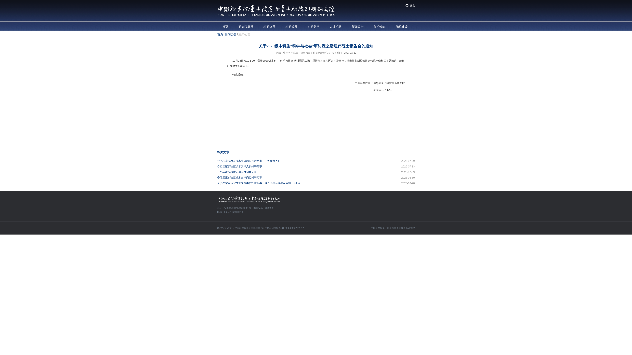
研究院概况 (245, 26)
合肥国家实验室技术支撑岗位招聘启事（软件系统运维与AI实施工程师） (259, 183)
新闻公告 (358, 26)
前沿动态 (380, 26)
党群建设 (402, 26)
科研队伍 (313, 26)
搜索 (412, 5)
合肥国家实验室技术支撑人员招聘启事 (239, 166)
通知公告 (244, 34)
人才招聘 (336, 26)
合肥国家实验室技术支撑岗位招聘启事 (239, 177)
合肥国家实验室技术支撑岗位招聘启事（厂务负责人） (248, 160)
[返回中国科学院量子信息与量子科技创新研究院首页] (276, 6)
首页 (225, 26)
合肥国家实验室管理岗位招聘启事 (237, 172)
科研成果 (291, 26)
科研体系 (269, 26)
